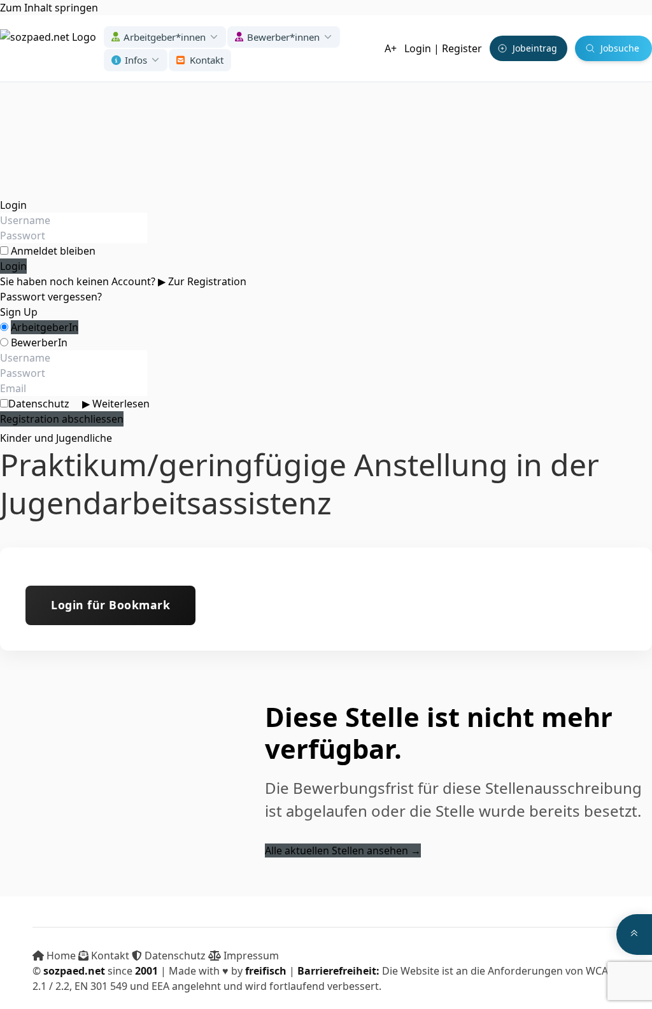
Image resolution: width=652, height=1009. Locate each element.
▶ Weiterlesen (116, 404)
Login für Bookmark (110, 604)
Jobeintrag (535, 48)
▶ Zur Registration (202, 281)
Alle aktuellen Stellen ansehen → (343, 850)
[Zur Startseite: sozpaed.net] (48, 48)
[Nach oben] (634, 934)
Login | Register (443, 48)
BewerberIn (39, 342)
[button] (165, 37)
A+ (391, 48)
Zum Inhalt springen (49, 8)
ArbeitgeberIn (44, 327)
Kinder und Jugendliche (56, 438)
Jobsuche (619, 48)
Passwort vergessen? (51, 297)
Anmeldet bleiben (53, 251)
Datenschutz (79, 404)
